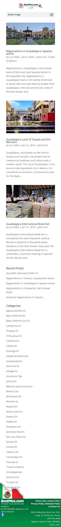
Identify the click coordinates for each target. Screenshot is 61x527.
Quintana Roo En (15, 431)
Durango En (12, 351)
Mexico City (12, 391)
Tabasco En (12, 451)
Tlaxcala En (12, 462)
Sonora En (11, 446)
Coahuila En (12, 340)
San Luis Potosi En (16, 436)
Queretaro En (13, 426)
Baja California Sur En (18, 320)
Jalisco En (41, 56)
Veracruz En (12, 477)
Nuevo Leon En (14, 411)
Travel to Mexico (15, 467)
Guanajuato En (14, 361)
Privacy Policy (37, 503)
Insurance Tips (14, 376)
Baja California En (16, 315)
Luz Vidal (14, 56)
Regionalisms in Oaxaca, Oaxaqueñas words (30, 278)
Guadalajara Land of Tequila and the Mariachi (28, 141)
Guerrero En (13, 366)
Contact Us (54, 506)
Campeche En (13, 325)
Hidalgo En (12, 371)
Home (38, 501)
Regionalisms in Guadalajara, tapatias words (29, 52)
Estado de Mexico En (17, 356)
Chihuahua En (14, 335)
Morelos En (12, 401)
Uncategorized (14, 472)
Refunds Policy (53, 503)
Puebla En (11, 421)
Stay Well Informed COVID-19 (22, 273)
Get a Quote (48, 501)
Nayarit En (12, 406)
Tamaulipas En (14, 457)
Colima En (11, 345)
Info (57, 501)
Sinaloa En (12, 441)
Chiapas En (12, 330)
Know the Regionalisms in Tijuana (24, 297)
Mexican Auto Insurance (19, 386)
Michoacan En (13, 396)
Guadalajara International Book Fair (28, 224)
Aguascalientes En (16, 310)
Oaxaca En (12, 416)
